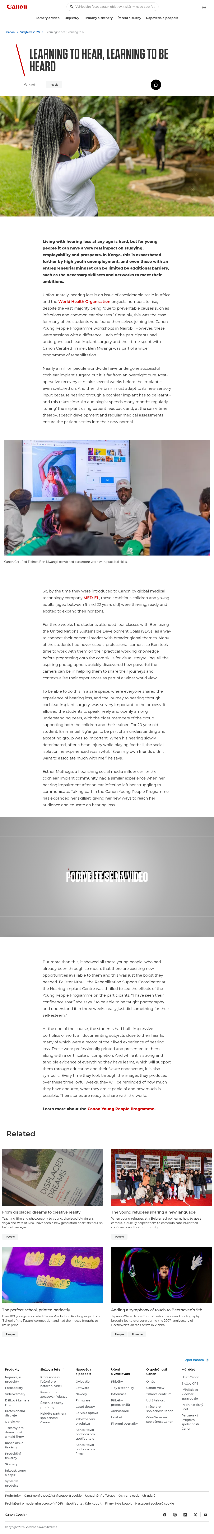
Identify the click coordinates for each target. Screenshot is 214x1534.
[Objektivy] (81, 18)
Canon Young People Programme (121, 1109)
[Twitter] (195, 1514)
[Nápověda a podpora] (180, 18)
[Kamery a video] (61, 18)
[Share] (156, 85)
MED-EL (91, 598)
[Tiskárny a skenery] (114, 18)
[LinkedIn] (185, 1514)
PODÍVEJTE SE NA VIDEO (107, 876)
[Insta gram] (175, 1514)
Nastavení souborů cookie (154, 1503)
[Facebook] (164, 1514)
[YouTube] (205, 1514)
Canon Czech (15, 1514)
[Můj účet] (204, 7)
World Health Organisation (84, 301)
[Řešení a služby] (142, 18)
